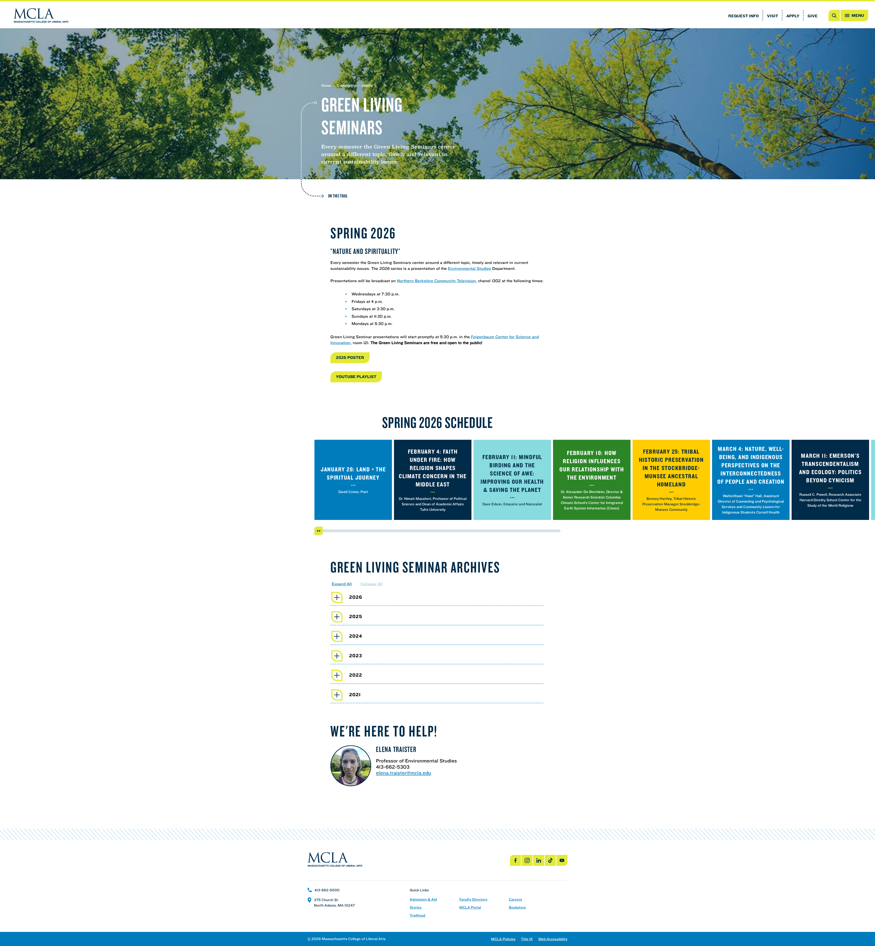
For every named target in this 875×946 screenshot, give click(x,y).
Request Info (743, 15)
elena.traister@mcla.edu (403, 773)
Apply (792, 15)
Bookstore (517, 907)
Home (326, 85)
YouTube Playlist (356, 376)
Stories (416, 907)
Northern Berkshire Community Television (436, 280)
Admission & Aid (423, 899)
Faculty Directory (473, 899)
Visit (772, 15)
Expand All (342, 583)
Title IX (527, 939)
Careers (515, 899)
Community (346, 85)
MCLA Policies (503, 939)
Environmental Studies (469, 268)
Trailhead (417, 915)
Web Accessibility (552, 939)
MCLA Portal (470, 907)
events (367, 85)
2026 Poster (350, 357)
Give (813, 15)
